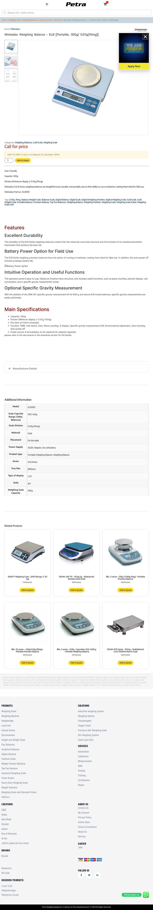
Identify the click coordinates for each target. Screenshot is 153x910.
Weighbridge (7, 720)
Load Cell (6, 725)
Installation (83, 751)
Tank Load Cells (85, 739)
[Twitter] (89, 875)
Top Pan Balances (58, 202)
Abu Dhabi (6, 819)
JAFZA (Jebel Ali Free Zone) (15, 843)
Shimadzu (15, 29)
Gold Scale (57, 20)
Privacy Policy (84, 817)
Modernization (85, 761)
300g (30, 490)
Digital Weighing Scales (65, 677)
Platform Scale (8, 759)
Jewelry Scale (46, 20)
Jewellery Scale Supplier (123, 680)
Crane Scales (7, 778)
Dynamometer (8, 735)
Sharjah (5, 824)
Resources (6, 868)
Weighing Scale (14, 20)
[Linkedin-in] (97, 875)
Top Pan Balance (56, 682)
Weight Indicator (9, 787)
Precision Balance (41, 202)
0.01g (12, 199)
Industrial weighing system (91, 711)
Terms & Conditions (87, 827)
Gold (30, 433)
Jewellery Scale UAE (24, 682)
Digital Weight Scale (104, 677)
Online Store (84, 822)
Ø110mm (32, 469)
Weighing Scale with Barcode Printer (19, 792)
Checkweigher (84, 720)
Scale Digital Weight (41, 682)
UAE (3, 810)
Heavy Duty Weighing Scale (14, 782)
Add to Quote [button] (125, 590)
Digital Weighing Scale (116, 199)
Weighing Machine (92, 202)
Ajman (4, 829)
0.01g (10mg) (34, 426)
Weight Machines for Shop (111, 685)
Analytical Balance (10, 749)
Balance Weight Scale (31, 199)
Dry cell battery (49, 447)
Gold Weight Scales (93, 680)
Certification (84, 780)
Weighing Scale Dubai (126, 202)
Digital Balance (62, 199)
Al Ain (4, 838)
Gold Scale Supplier (38, 680)
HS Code (5, 873)
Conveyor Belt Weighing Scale (92, 730)
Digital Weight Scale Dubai (123, 677)
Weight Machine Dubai (51, 685)
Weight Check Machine (12, 685)
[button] (46, 4)
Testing (81, 770)
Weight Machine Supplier (72, 685)
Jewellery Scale (107, 680)
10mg (18, 199)
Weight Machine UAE (91, 685)
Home (4, 20)
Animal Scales (8, 730)
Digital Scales (31, 677)
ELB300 (31, 407)
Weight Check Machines (31, 685)
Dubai (4, 814)
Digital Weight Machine (85, 677)
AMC (80, 766)
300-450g (32, 414)
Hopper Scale (84, 725)
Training (82, 775)
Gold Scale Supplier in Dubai (73, 680)
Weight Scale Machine (132, 685)
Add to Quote (23, 160)
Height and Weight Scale (13, 739)
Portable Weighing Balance (40, 455)
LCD (30, 476)
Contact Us (83, 808)
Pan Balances (8, 744)
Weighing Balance (75, 202)
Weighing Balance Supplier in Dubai (93, 682)
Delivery (82, 836)
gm (29, 483)
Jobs (80, 847)
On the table (33, 440)
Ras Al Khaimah (9, 833)
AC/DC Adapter (34, 447)
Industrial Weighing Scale (13, 773)
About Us (82, 831)
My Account (83, 812)
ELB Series (32, 462)
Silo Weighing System (88, 735)
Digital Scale (75, 199)
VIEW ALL (5, 797)
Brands (4, 856)
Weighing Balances (31, 20)
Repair (81, 785)
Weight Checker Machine (13, 763)
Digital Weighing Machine (93, 199)
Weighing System (86, 716)
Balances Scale (48, 199)
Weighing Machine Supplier (135, 682)
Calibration (83, 756)
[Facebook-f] (81, 875)
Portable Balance (24, 202)
